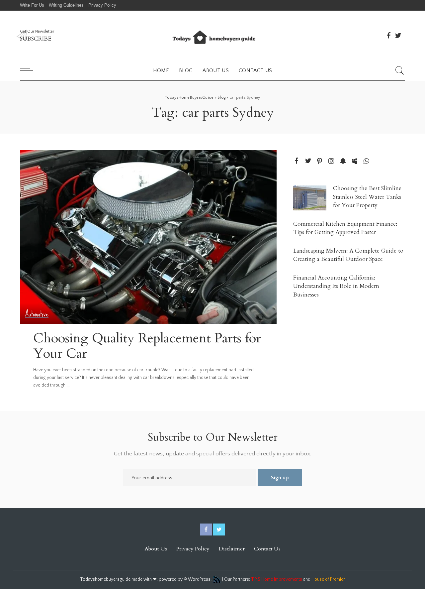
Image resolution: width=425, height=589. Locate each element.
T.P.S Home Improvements (276, 579)
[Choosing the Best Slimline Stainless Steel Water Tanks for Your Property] (309, 197)
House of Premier (328, 579)
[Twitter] (398, 35)
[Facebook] (388, 35)
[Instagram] (331, 161)
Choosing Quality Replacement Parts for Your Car (147, 346)
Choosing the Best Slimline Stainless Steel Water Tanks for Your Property (367, 196)
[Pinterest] (319, 161)
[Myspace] (354, 161)
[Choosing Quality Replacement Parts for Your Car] (148, 237)
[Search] (399, 70)
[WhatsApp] (366, 161)
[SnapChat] (343, 161)
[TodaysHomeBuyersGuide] (212, 35)
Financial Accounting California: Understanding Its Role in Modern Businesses (336, 286)
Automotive (36, 314)
